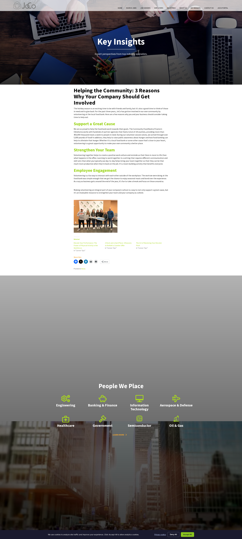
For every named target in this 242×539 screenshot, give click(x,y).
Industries (171, 8)
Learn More (118, 435)
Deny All (173, 534)
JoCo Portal (222, 8)
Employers (158, 8)
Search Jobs (131, 8)
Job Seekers (145, 8)
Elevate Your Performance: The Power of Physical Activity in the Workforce (86, 245)
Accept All (187, 534)
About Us (183, 8)
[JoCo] (24, 5)
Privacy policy (160, 534)
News (83, 269)
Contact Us (209, 8)
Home (120, 8)
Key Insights (196, 8)
